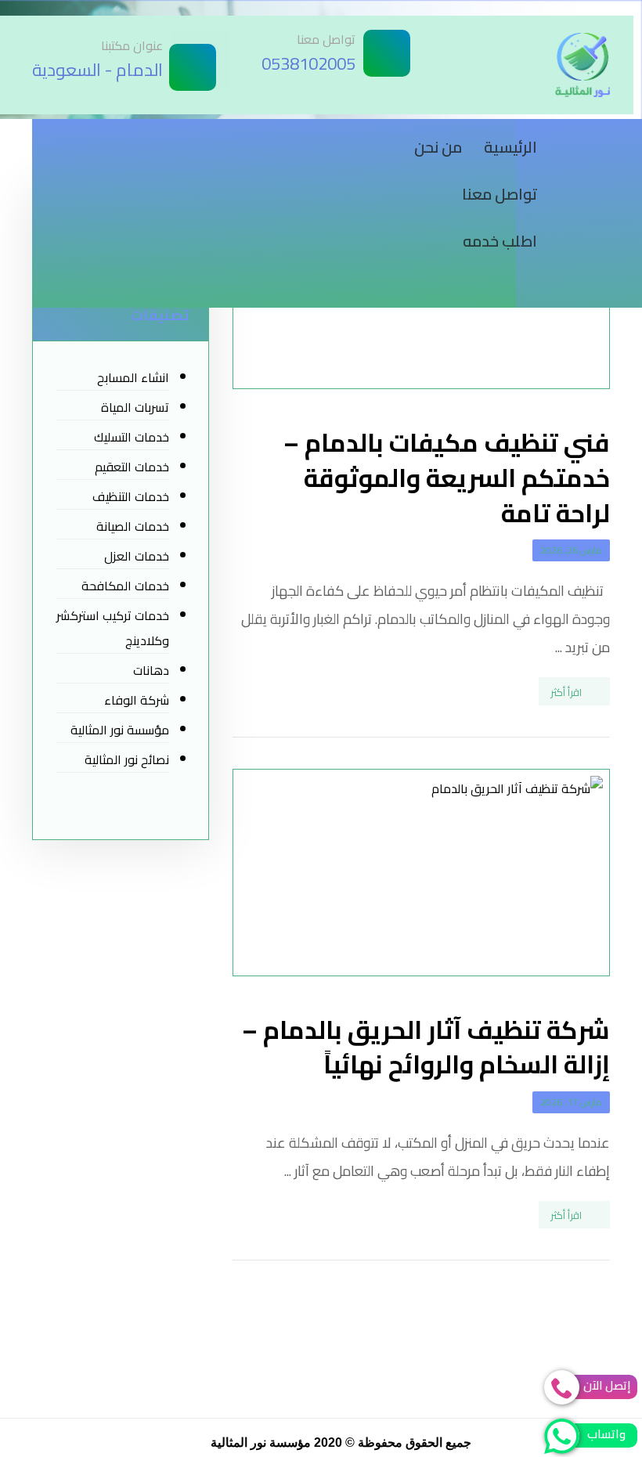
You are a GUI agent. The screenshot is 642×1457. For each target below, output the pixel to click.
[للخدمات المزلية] (582, 65)
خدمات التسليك (131, 437)
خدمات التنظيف (130, 496)
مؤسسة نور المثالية (119, 729)
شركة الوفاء (136, 700)
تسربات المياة (135, 407)
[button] (594, 139)
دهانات (151, 670)
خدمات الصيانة (132, 526)
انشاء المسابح (133, 377)
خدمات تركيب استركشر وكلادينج (112, 628)
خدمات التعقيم (132, 466)
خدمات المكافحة (125, 585)
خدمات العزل (136, 556)
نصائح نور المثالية (127, 759)
